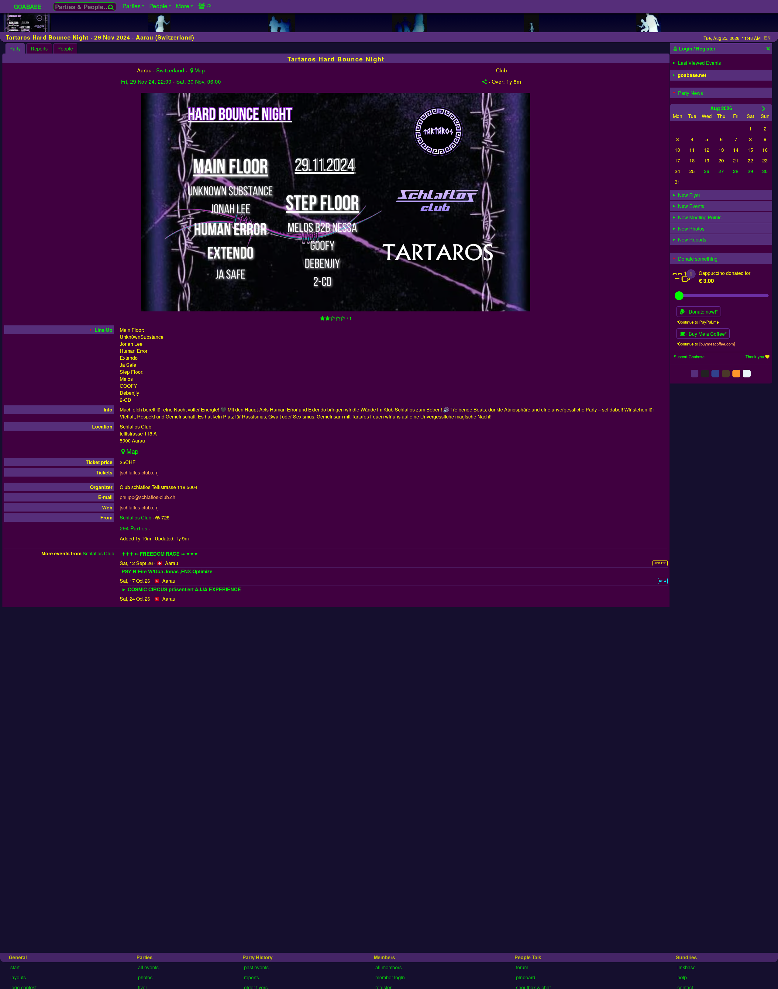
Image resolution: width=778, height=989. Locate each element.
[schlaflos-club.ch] (139, 472)
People (65, 48)
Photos (145, 977)
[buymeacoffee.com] (717, 344)
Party (15, 48)
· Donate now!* (701, 311)
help (682, 977)
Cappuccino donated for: (725, 272)
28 (735, 171)
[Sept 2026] (764, 108)
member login (390, 977)
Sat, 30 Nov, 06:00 (198, 81)
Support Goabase (689, 356)
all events (148, 967)
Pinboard (525, 977)
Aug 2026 (721, 108)
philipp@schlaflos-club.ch (147, 497)
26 (706, 171)
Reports (39, 48)
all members (388, 967)
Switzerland (170, 70)
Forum (522, 967)
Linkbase (686, 967)
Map (199, 70)
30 (765, 171)
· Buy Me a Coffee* (706, 333)
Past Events (256, 967)
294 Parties (133, 528)
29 (750, 171)
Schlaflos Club (135, 517)
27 (721, 171)
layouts (18, 977)
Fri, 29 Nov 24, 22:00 (146, 81)
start (14, 967)
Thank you (754, 356)
